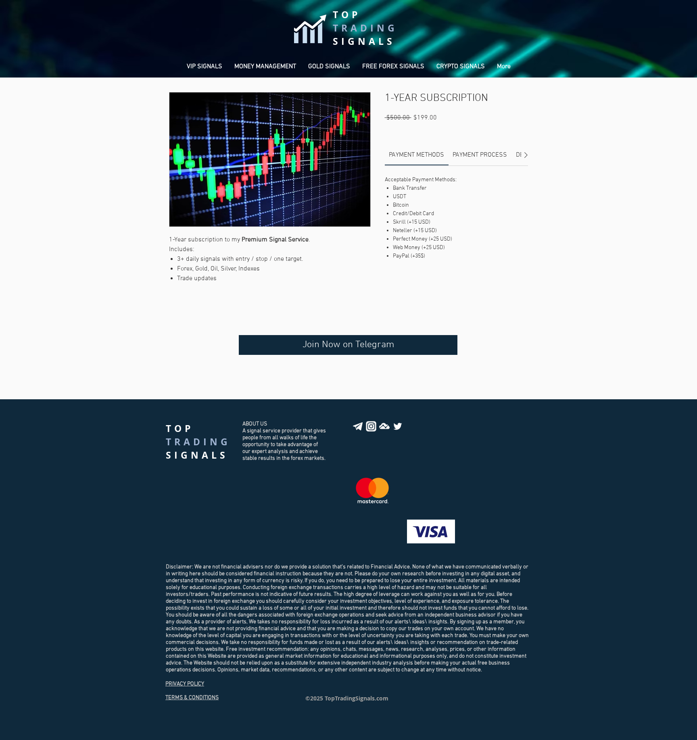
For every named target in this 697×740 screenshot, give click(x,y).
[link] (416, 155)
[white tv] (384, 426)
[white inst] (371, 426)
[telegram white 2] (357, 426)
